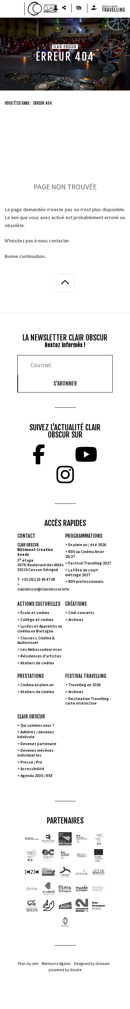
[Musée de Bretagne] (81, 888)
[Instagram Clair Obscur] (65, 475)
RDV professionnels (86, 581)
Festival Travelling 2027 (89, 563)
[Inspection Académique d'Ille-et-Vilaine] (98, 838)
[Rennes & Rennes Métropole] (31, 838)
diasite (75, 969)
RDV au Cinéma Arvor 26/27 (84, 554)
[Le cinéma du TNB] (48, 905)
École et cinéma (34, 612)
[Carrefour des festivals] (98, 888)
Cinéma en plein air (37, 684)
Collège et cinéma (36, 619)
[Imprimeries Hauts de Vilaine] (81, 872)
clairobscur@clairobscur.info (43, 589)
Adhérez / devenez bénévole (35, 734)
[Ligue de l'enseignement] (48, 872)
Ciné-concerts (81, 612)
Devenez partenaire (38, 743)
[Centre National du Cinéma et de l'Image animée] (31, 872)
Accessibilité (32, 768)
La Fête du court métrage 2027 (81, 572)
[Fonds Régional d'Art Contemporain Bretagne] (98, 905)
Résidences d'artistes (40, 656)
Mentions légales (56, 963)
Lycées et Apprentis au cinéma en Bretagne (39, 628)
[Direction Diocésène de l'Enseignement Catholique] (48, 855)
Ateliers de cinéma (37, 663)
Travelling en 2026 (84, 684)
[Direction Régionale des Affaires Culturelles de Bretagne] (81, 838)
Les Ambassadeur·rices (41, 649)
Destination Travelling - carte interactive (88, 701)
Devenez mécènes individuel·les (35, 753)
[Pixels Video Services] (98, 872)
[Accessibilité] (78, 7)
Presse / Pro (31, 762)
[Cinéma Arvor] (65, 905)
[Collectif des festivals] (48, 888)
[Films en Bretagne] (65, 888)
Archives (76, 619)
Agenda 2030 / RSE (36, 775)
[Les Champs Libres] (65, 922)
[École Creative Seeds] (31, 905)
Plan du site (28, 963)
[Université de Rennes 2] (81, 905)
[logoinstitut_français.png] (65, 855)
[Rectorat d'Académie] (31, 855)
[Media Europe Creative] (98, 855)
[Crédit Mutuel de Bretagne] (65, 872)
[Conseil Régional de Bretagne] (65, 838)
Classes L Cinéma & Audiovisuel (36, 640)
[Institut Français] (81, 855)
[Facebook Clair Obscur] (39, 455)
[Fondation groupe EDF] (31, 888)
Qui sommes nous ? (37, 725)
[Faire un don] (94, 7)
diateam (102, 963)
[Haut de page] (65, 283)
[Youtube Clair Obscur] (86, 455)
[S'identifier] (55, 7)
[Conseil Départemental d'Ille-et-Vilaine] (48, 838)
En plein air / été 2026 (87, 544)
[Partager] (64, 7)
